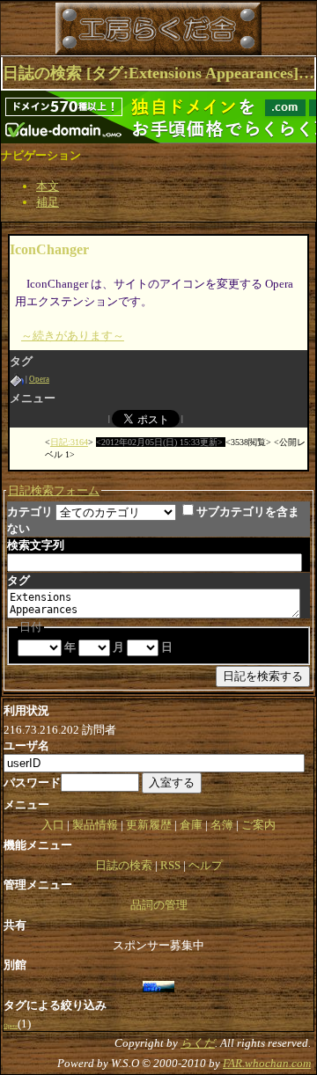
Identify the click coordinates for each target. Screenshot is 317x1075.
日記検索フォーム (54, 490)
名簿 (221, 824)
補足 (47, 201)
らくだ (198, 1042)
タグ (18, 580)
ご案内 (258, 824)
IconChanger (49, 249)
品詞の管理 (159, 904)
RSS (170, 865)
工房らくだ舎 (105, 29)
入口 (52, 824)
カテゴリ (30, 511)
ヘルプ (205, 865)
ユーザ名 (26, 745)
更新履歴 (149, 824)
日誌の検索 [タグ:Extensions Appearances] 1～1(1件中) (158, 73)
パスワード (32, 782)
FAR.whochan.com (267, 1063)
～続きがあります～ (72, 335)
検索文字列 (35, 545)
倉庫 (191, 824)
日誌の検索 (123, 865)
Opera (39, 379)
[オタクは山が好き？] (159, 984)
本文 (47, 186)
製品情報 (95, 824)
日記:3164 (69, 442)
